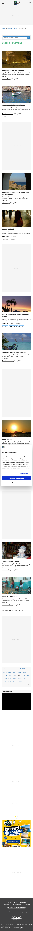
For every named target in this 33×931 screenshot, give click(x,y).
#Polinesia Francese (8, 364)
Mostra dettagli (24, 473)
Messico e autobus (9, 596)
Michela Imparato (7, 114)
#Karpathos (13, 82)
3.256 (14, 675)
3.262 (14, 678)
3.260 (5, 678)
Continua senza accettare (24, 447)
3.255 (9, 675)
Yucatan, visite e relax (10, 561)
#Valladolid (19, 610)
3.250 (9, 672)
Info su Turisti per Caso (12, 902)
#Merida (4, 608)
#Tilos (26, 82)
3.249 (5, 672)
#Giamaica (5, 329)
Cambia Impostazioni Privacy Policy (16, 907)
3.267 (14, 682)
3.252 (19, 672)
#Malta (4, 117)
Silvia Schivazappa (7, 361)
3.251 (14, 672)
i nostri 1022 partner (11, 455)
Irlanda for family (8, 229)
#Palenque (21, 608)
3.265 (5, 682)
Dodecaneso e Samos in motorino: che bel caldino (15, 193)
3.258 (23, 675)
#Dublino (5, 239)
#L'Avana (26, 329)
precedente (8, 669)
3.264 (24, 678)
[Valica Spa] (16, 919)
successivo (24, 685)
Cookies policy (6, 904)
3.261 (9, 678)
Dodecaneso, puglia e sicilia (13, 70)
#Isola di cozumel (16, 329)
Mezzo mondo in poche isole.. (13, 105)
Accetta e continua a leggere (16, 478)
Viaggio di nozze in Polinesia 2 (14, 352)
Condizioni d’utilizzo (17, 904)
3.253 (24, 672)
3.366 (20, 682)
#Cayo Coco (13, 326)
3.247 (19, 669)
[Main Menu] (2, 2)
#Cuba (21, 326)
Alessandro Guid (7, 605)
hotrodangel (6, 203)
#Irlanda (13, 239)
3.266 (9, 682)
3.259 (27, 675)
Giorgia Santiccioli (7, 323)
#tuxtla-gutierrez (7, 610)
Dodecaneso (7, 439)
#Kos (20, 82)
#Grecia (4, 82)
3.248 (23, 669)
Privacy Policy (23, 902)
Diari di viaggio (12, 28)
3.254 (5, 675)
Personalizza (15, 483)
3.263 (19, 678)
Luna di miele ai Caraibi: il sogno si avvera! (15, 315)
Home (3, 28)
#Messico (5, 573)
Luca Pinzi (5, 236)
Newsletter (28, 904)
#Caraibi (4, 326)
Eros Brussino (6, 570)
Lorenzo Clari (6, 79)
